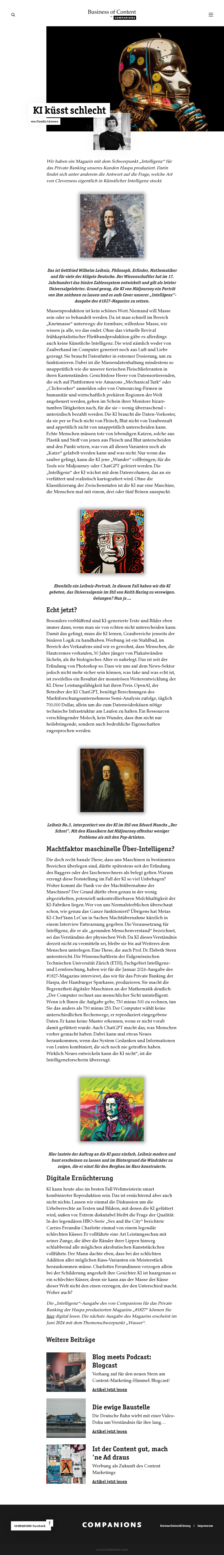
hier (50, 1317)
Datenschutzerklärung (175, 1526)
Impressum (205, 1526)
